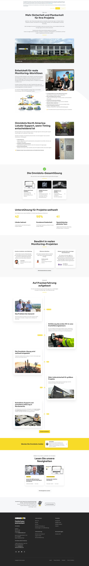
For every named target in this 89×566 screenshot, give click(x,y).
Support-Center (38, 535)
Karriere (36, 524)
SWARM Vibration (58, 524)
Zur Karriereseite (50, 504)
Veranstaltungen (59, 531)
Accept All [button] (57, 8)
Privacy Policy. (50, 3)
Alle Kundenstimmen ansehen (44, 270)
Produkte (57, 518)
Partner (36, 522)
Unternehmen (38, 518)
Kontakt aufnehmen (44, 431)
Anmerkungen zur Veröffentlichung (42, 527)
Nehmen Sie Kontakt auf (40, 526)
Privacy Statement (57, 560)
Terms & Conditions (70, 560)
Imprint (50, 560)
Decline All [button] (63, 8)
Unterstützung (38, 531)
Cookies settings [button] (52, 8)
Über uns (37, 520)
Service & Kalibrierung (39, 537)
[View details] (16, 552)
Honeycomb (57, 520)
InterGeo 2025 (58, 534)
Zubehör (57, 526)
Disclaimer (63, 560)
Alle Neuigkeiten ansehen (44, 490)
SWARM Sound (58, 522)
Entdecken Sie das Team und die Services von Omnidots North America (30, 150)
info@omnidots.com (21, 532)
